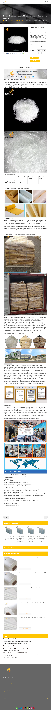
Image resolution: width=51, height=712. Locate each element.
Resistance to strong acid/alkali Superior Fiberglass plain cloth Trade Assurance (33, 558)
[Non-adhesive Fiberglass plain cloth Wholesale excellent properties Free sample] (10, 608)
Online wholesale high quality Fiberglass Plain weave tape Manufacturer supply (33, 618)
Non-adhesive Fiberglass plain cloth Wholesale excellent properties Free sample (33, 603)
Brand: (31, 46)
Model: (31, 44)
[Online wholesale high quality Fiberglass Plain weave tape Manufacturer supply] (10, 623)
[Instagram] (31, 708)
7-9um (38, 50)
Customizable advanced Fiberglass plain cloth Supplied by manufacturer (33, 588)
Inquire (35, 57)
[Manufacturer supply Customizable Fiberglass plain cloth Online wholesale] (10, 578)
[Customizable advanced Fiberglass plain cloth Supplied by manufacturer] (10, 593)
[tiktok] (12, 677)
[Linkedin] (5, 677)
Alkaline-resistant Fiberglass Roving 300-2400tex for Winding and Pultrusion (20, 539)
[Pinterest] (34, 708)
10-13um (43, 50)
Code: (31, 47)
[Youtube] (23, 708)
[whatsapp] (17, 708)
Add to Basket (35, 60)
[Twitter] (8, 677)
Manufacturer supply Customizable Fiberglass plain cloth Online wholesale (33, 573)
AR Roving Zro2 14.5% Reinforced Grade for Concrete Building (9, 538)
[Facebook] (3, 677)
